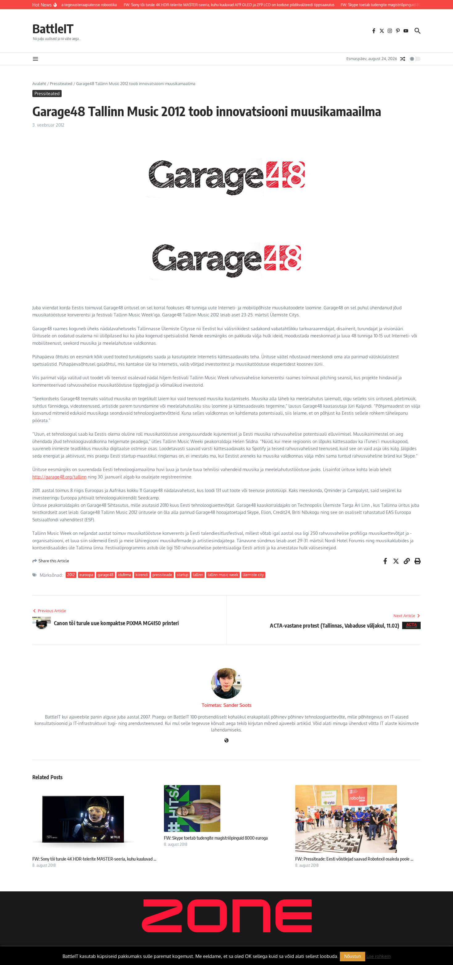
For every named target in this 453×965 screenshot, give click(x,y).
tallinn (198, 574)
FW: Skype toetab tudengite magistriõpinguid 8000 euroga (216, 838)
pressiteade (162, 574)
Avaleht (39, 83)
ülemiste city (253, 574)
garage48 (105, 574)
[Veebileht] (226, 740)
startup (182, 574)
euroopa (86, 574)
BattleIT (53, 28)
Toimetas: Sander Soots (226, 705)
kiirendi (142, 574)
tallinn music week (223, 574)
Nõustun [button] (352, 956)
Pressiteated (61, 83)
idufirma (124, 574)
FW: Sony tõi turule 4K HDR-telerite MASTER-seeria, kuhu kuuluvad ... (94, 858)
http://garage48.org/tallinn (59, 476)
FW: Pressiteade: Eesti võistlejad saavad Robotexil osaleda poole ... (354, 858)
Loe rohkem (378, 956)
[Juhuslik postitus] (402, 58)
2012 (71, 574)
